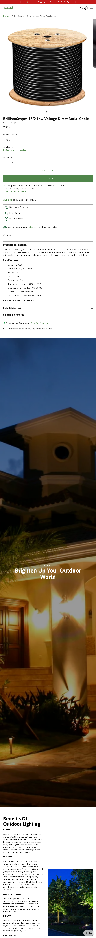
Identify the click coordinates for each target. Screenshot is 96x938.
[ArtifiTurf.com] (8, 7)
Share (9, 235)
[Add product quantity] (5, 162)
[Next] (75, 2)
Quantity (7, 157)
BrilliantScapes (10, 122)
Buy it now (48, 178)
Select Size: (11, 134)
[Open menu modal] (91, 7)
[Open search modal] (81, 7)
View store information (16, 191)
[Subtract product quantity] (12, 162)
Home (6, 16)
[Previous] (20, 2)
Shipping (7, 200)
